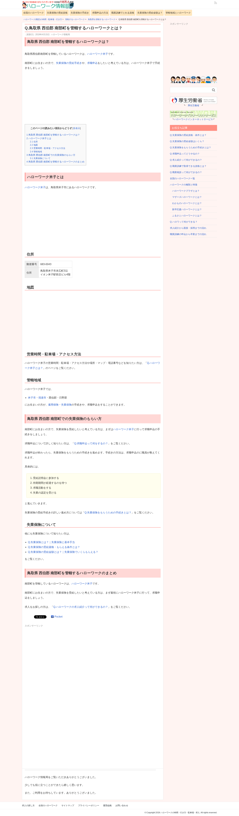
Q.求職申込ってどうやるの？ (185, 153)
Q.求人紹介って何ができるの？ (186, 160)
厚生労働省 (193, 105)
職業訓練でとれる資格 (122, 12)
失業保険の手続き (80, 12)
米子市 (32, 397)
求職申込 (92, 63)
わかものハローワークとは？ (186, 203)
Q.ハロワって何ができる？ (183, 221)
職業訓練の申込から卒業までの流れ (188, 234)
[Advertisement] (93, 97)
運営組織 (107, 805)
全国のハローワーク (33, 12)
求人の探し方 (28, 805)
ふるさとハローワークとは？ (186, 215)
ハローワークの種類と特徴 (183, 184)
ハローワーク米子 (97, 53)
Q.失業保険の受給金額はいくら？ (187, 141)
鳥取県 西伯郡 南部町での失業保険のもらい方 (51, 155)
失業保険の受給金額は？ (149, 12)
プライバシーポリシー (88, 805)
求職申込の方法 (100, 12)
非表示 (76, 128)
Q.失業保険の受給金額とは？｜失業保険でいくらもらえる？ (63, 552)
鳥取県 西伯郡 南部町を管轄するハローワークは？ (53, 134)
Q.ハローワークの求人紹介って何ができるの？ (80, 606)
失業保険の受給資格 (57, 12)
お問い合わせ (121, 805)
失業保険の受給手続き (69, 63)
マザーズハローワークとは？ (186, 197)
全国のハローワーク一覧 (182, 178)
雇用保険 (53, 404)
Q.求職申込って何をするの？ (91, 443)
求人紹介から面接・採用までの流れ (188, 228)
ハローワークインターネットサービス (193, 119)
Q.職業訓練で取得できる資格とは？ (188, 166)
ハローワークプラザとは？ (184, 190)
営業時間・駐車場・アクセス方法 (47, 148)
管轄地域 (36, 151)
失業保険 (66, 404)
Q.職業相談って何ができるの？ (186, 172)
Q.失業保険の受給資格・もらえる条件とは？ (54, 547)
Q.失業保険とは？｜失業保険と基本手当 (51, 542)
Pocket (58, 616)
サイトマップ (67, 805)
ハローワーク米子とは (39, 138)
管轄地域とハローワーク (178, 12)
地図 (34, 145)
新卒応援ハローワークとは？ (186, 209)
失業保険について (40, 158)
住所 (34, 141)
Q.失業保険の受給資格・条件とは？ (188, 135)
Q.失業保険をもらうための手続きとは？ (108, 512)
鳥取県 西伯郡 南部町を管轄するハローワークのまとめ (55, 161)
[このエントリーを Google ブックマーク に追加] (52, 616)
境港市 (42, 397)
